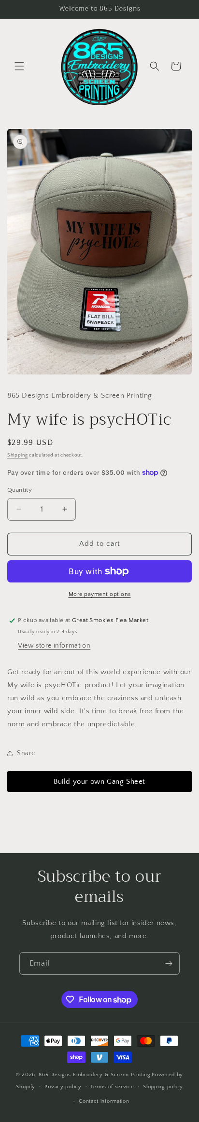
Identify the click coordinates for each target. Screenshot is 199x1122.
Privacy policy (63, 1087)
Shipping (17, 455)
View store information (54, 646)
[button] (19, 66)
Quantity (19, 489)
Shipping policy (163, 1087)
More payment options (100, 594)
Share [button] (26, 753)
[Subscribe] (168, 963)
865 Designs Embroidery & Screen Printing (94, 1075)
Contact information (104, 1101)
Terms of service (112, 1087)
